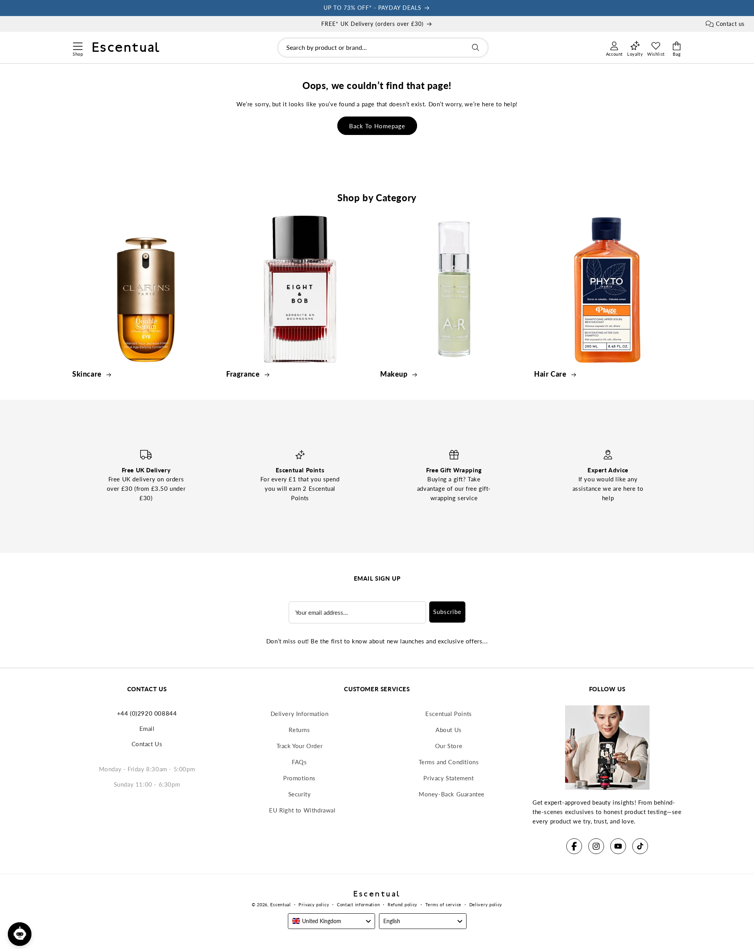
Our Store (448, 745)
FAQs (299, 761)
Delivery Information (300, 713)
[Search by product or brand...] (475, 47)
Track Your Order (299, 745)
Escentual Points (448, 713)
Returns (299, 729)
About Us (449, 729)
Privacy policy (313, 904)
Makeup (394, 374)
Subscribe (447, 611)
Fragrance (244, 374)
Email (147, 728)
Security (299, 794)
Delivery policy (486, 904)
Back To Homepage (377, 125)
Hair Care (551, 374)
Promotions (299, 777)
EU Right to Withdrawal (302, 810)
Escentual (280, 904)
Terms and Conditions (449, 761)
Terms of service (443, 904)
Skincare (87, 374)
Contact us (730, 23)
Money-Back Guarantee (452, 794)
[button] (77, 45)
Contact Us (147, 743)
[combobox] (382, 47)
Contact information (358, 904)
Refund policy (402, 904)
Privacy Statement (448, 777)
